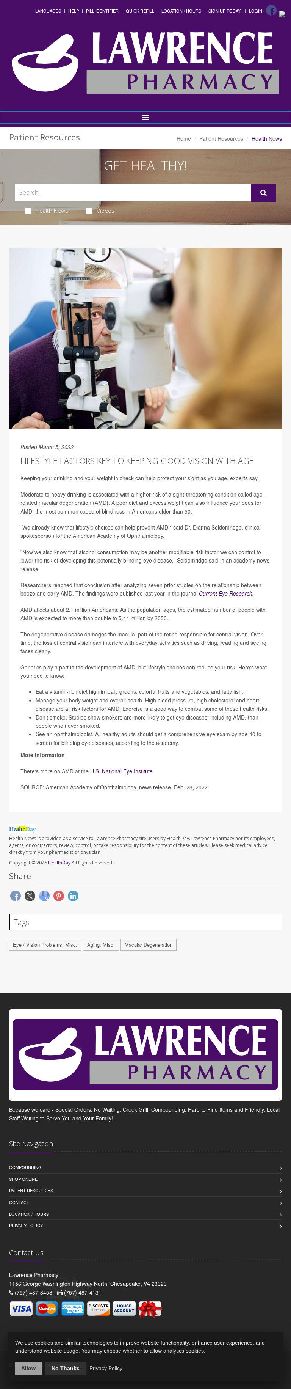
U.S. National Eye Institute (121, 771)
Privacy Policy (26, 1225)
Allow (28, 1368)
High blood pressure (169, 700)
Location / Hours (181, 11)
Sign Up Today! (225, 11)
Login (255, 11)
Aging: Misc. (101, 944)
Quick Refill (140, 11)
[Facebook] (271, 10)
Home (184, 138)
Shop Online (23, 1179)
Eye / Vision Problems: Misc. (45, 944)
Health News (52, 210)
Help (73, 11)
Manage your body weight (67, 700)
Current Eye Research (225, 593)
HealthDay (59, 862)
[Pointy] (282, 13)
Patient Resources (221, 138)
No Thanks (66, 1368)
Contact (19, 1202)
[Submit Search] (263, 193)
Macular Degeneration (148, 944)
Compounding (25, 1167)
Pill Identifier (102, 11)
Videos (105, 210)
